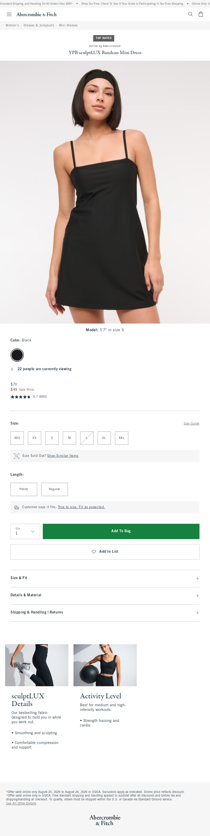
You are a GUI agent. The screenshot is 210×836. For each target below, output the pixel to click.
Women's (12, 25)
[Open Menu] (6, 14)
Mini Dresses (68, 25)
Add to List (109, 551)
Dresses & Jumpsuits (39, 25)
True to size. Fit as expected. (81, 507)
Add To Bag (121, 531)
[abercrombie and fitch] (36, 14)
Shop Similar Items (62, 456)
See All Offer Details (21, 803)
